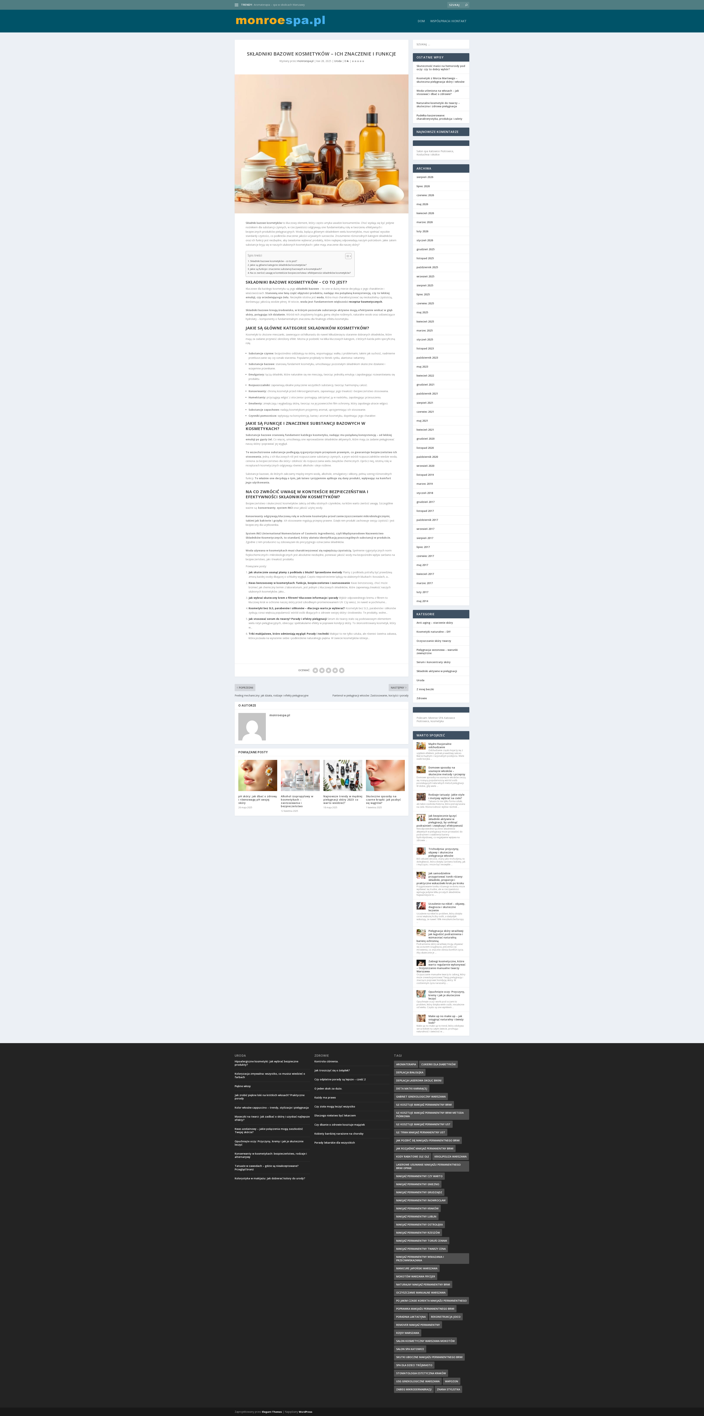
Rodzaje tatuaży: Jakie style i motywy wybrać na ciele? (446, 796)
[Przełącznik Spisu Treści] (346, 256)
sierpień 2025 (425, 285)
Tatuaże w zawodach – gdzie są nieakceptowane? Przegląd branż (266, 1167)
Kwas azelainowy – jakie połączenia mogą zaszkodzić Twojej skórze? (269, 1130)
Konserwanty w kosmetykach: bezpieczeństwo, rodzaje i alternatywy (271, 1155)
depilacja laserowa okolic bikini (418, 1080)
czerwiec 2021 (425, 411)
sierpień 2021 (425, 402)
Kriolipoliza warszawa (450, 1156)
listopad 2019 (425, 474)
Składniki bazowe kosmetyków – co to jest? (273, 261)
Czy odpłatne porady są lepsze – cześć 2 (340, 1079)
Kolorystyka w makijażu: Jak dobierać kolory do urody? (270, 1178)
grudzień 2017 (425, 502)
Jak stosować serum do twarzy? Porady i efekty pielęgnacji (288, 619)
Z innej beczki (425, 689)
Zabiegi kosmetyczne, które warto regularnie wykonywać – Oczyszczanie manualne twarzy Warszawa (441, 966)
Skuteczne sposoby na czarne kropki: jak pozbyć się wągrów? (383, 800)
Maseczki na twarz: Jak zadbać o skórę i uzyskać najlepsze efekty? (272, 1118)
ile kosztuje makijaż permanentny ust (423, 1124)
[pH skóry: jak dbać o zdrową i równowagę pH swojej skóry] (257, 775)
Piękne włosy (243, 1086)
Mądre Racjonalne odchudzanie (439, 745)
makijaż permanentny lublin (416, 1216)
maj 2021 (422, 420)
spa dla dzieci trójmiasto (414, 1365)
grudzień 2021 (425, 384)
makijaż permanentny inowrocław (420, 1200)
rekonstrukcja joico (446, 1316)
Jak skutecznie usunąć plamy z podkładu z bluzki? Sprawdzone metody (295, 572)
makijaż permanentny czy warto (419, 1176)
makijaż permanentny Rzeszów (418, 1232)
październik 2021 (427, 393)
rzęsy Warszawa (407, 1333)
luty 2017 (422, 592)
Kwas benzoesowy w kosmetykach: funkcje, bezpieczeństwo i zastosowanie (299, 583)
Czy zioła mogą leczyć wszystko (334, 1106)
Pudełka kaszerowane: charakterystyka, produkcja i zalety (439, 117)
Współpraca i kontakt (448, 21)
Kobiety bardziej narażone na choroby (339, 1133)
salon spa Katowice (410, 1349)
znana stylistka (448, 1389)
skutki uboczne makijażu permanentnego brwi (429, 1357)
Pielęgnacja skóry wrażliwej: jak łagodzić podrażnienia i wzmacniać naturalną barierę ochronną (440, 936)
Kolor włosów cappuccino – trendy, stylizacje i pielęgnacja (272, 1107)
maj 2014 (422, 601)
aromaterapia (406, 1064)
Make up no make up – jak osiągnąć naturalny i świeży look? (446, 1019)
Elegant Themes (272, 1411)
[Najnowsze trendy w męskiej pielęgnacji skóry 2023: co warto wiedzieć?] (342, 775)
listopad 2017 (425, 511)
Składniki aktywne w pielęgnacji (437, 671)
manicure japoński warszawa (416, 1268)
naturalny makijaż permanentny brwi (423, 1284)
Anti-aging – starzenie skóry (435, 622)
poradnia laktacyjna (411, 1316)
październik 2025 (427, 267)
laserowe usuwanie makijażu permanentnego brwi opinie (428, 1166)
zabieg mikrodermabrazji (414, 1389)
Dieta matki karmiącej (411, 1088)
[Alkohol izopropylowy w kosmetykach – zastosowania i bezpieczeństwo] (300, 775)
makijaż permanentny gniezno (417, 1184)
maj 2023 (422, 366)
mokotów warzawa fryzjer (415, 1276)
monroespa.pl (305, 61)
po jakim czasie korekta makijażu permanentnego (431, 1300)
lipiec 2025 (423, 294)
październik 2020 (427, 456)
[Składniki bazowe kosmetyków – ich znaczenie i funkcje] (321, 143)
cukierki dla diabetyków (438, 1064)
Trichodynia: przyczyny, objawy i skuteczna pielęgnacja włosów (443, 852)
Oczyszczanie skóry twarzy (434, 641)
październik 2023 (427, 357)
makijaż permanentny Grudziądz (419, 1192)
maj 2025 (422, 312)
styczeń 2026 (425, 240)
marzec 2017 (425, 583)
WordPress (305, 1411)
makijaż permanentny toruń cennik (421, 1240)
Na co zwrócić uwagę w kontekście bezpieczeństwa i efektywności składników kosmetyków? (300, 272)
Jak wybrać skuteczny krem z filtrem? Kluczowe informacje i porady (293, 597)
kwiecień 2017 (425, 574)
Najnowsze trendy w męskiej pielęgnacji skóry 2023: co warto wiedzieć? (342, 800)
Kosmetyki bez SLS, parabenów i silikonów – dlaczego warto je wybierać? (297, 608)
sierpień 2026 (425, 177)
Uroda (338, 61)
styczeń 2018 (425, 493)
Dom (421, 21)
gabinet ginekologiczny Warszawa (421, 1096)
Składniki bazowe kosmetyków (264, 223)
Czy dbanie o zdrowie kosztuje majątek (339, 1124)
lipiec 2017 (423, 547)
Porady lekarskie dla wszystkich (334, 1142)
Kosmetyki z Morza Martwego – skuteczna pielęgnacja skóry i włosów (440, 79)
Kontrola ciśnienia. (326, 1061)
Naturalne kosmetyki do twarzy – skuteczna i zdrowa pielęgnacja (438, 104)
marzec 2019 (425, 483)
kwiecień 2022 (425, 375)
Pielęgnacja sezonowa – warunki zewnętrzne (437, 651)
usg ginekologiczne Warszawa (418, 1381)
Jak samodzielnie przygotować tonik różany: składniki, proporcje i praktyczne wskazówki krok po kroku (440, 878)
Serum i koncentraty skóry (434, 662)
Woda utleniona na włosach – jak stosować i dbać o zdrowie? (438, 92)
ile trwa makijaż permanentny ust (420, 1132)
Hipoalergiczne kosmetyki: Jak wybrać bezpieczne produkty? (266, 1063)
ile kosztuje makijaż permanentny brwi (424, 1104)
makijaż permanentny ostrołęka (419, 1224)
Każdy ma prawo (325, 1097)
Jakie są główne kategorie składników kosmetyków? (278, 265)
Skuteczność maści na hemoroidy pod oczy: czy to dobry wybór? (441, 67)
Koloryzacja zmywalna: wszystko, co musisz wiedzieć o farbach (270, 1075)
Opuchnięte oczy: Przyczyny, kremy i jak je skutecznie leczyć (446, 995)
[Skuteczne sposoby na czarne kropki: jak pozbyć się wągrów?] (385, 775)
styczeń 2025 (425, 339)
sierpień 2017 (425, 538)
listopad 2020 (425, 448)
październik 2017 (427, 520)
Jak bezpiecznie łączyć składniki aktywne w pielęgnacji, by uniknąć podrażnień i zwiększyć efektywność (440, 821)
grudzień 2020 (425, 438)
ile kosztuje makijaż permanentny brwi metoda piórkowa (430, 1114)
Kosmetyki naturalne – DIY (434, 631)
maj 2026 (422, 204)
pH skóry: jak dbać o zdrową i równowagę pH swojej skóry (257, 800)
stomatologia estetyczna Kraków (421, 1373)
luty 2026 (422, 231)
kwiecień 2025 (425, 321)
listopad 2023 (425, 348)
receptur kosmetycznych (365, 301)
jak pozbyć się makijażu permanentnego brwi (428, 1140)
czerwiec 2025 (425, 303)
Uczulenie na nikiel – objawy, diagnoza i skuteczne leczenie (446, 907)
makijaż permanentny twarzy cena (421, 1248)
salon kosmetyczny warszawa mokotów (425, 1341)
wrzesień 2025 (425, 276)
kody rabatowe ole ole (412, 1156)
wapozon (451, 1381)
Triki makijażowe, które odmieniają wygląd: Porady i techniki (289, 633)
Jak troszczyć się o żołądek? (332, 1070)
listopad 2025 (425, 258)
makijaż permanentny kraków (417, 1208)
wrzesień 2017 (425, 529)
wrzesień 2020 (425, 465)
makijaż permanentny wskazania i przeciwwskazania (420, 1258)
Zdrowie (422, 698)
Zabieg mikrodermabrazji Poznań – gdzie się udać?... (285, 4)
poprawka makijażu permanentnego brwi (425, 1308)
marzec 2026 (425, 222)
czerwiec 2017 (425, 556)
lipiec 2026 (423, 186)
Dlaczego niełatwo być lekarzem (335, 1115)
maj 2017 (422, 565)
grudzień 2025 (425, 249)
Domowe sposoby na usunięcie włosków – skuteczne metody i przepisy (446, 771)
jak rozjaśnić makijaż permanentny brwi (424, 1148)
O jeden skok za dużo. (328, 1088)
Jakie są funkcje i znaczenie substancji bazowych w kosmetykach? (286, 269)
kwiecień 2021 (425, 429)
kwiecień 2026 (425, 213)
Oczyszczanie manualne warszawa (420, 1292)
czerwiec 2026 (425, 195)
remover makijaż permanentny (418, 1325)
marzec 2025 (425, 330)
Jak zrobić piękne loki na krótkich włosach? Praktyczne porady (270, 1096)
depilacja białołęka (409, 1072)
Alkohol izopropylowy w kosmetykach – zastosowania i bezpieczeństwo (297, 801)
